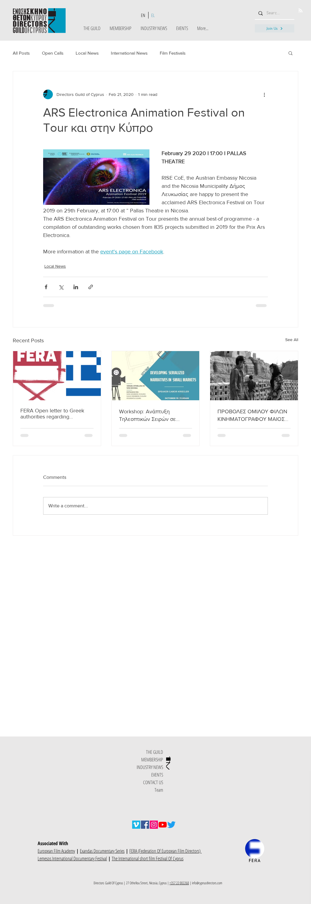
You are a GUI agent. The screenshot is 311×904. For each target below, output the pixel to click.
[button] (290, 52)
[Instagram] (154, 825)
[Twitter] (171, 825)
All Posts (21, 53)
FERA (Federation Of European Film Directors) (165, 851)
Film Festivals (173, 53)
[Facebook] (145, 825)
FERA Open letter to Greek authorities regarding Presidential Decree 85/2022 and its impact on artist (55, 414)
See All (291, 339)
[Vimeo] (136, 825)
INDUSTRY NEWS (150, 767)
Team (159, 790)
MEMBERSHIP (152, 759)
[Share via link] (91, 287)
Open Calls (52, 53)
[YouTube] (163, 825)
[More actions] (264, 94)
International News (129, 53)
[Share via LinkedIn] (76, 287)
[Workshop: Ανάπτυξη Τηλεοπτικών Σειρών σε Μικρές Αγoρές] (156, 375)
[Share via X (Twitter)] (61, 287)
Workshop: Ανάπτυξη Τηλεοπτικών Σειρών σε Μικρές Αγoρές (147, 415)
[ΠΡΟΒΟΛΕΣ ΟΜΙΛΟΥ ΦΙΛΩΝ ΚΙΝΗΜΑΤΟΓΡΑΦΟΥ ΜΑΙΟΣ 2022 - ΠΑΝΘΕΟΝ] (254, 375)
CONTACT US (153, 782)
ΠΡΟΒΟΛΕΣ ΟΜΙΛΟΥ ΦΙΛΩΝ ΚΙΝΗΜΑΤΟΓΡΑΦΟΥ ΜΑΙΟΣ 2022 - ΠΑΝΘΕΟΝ (252, 415)
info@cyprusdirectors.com (207, 882)
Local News (87, 53)
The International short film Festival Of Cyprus (147, 858)
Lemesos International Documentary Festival (72, 858)
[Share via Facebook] (46, 287)
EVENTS (157, 774)
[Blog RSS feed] (300, 10)
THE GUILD (154, 752)
